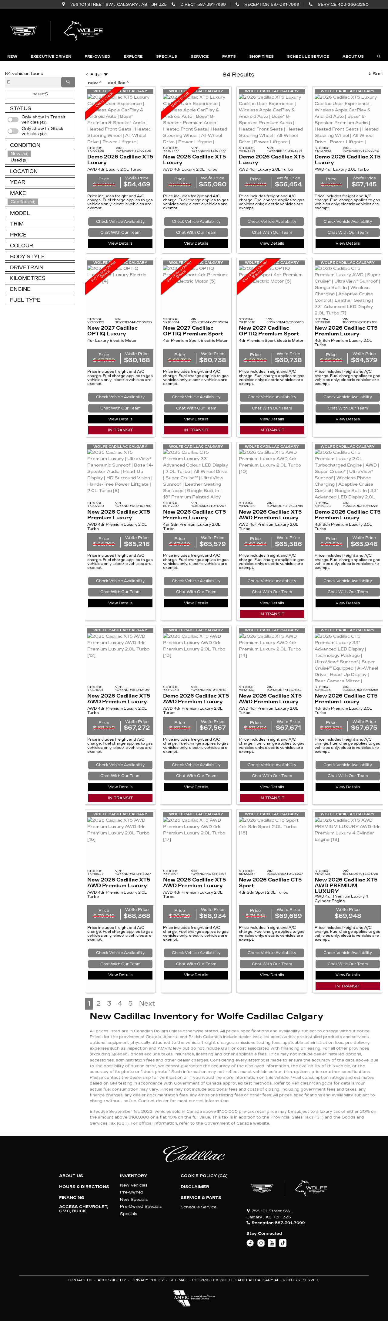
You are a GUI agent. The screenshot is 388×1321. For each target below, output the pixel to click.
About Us (71, 1176)
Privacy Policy (148, 1280)
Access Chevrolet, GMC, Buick (83, 1209)
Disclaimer (195, 1187)
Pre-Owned (131, 1192)
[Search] (68, 82)
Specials (128, 1213)
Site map (178, 1280)
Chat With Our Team (120, 232)
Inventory (133, 1176)
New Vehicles (133, 1185)
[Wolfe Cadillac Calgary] (58, 30)
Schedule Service (198, 1207)
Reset (38, 94)
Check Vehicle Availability (120, 221)
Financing (71, 1198)
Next (147, 1003)
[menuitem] (41, 131)
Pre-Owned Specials (141, 1206)
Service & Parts (201, 1198)
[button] (12, 57)
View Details (120, 243)
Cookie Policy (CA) (204, 1176)
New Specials (134, 1199)
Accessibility (112, 1280)
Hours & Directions (84, 1187)
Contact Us (80, 1280)
